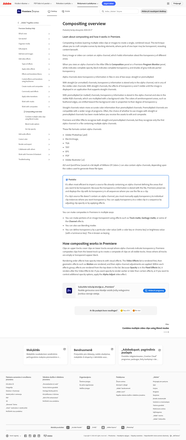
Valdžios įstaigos (84, 388)
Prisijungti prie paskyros (160, 381)
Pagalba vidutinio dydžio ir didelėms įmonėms (130, 395)
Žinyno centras (120, 381)
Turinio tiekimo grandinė (50, 387)
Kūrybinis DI (10, 384)
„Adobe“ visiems (158, 416)
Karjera (155, 388)
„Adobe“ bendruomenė (123, 388)
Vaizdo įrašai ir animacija (14, 394)
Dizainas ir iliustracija (12, 391)
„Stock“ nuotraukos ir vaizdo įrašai (16, 408)
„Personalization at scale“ (50, 384)
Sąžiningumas (157, 412)
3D (7, 401)
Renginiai (156, 392)
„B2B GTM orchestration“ (50, 398)
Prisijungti (177, 3)
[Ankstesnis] (89, 330)
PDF (7, 398)
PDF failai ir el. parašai (42, 3)
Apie (154, 385)
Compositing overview (33, 112)
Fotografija (9, 387)
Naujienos (156, 395)
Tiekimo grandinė (158, 405)
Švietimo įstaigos (84, 381)
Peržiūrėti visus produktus (14, 411)
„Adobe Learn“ (120, 392)
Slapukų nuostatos (136, 436)
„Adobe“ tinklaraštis (159, 419)
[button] (168, 4)
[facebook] (25, 436)
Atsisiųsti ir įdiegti (122, 385)
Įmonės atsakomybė (159, 398)
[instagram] (30, 436)
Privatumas (111, 436)
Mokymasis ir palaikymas (86, 3)
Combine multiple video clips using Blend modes (35, 118)
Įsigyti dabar (109, 3)
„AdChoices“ (176, 436)
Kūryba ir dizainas (21, 3)
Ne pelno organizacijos (86, 385)
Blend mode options (32, 124)
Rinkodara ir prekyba (63, 3)
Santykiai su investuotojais (161, 402)
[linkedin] (39, 436)
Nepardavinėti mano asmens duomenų (156, 436)
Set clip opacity (30, 129)
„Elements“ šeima (11, 404)
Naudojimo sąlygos (123, 436)
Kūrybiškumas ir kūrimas (51, 394)
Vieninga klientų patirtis (50, 391)
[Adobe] (7, 3)
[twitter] (34, 436)
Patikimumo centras (159, 409)
